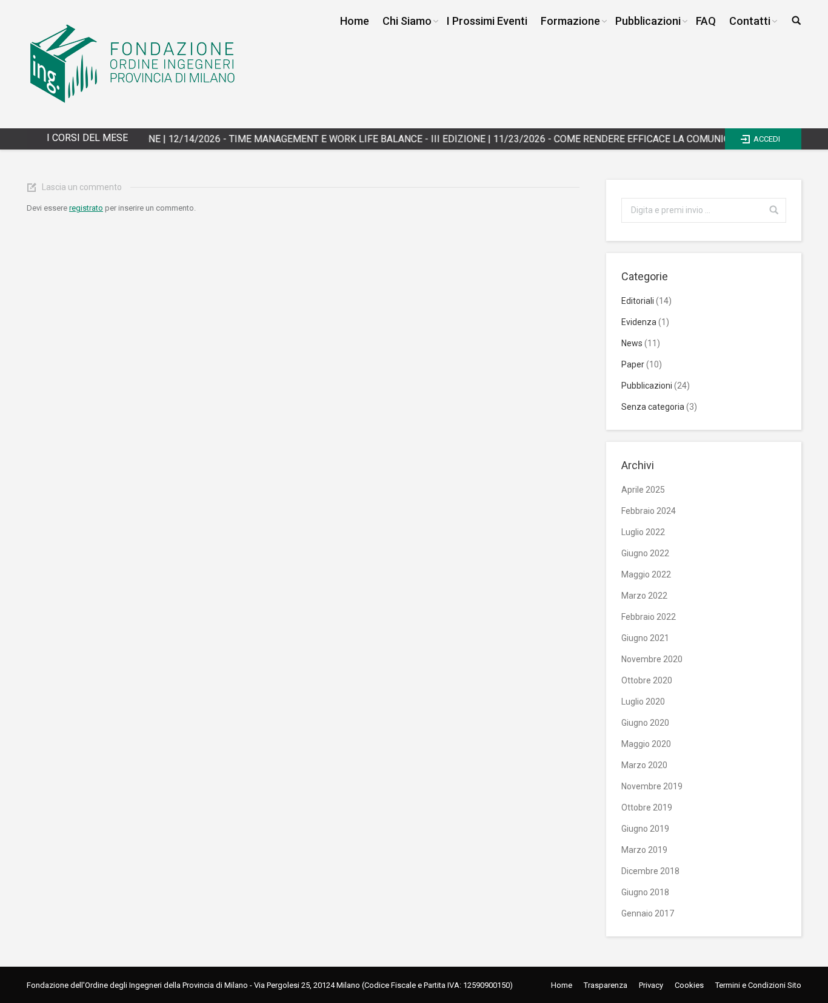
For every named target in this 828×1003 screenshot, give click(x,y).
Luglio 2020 (643, 701)
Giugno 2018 (645, 892)
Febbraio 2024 (648, 511)
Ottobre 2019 (646, 807)
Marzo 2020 (644, 765)
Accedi (766, 138)
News (632, 343)
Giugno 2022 (645, 553)
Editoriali (637, 301)
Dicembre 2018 (650, 871)
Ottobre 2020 (646, 680)
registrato (86, 207)
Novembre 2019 (652, 786)
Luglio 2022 (643, 532)
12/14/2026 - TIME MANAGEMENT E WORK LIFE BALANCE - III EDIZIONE (305, 139)
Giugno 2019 (645, 829)
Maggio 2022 (646, 574)
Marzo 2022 (644, 595)
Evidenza (638, 322)
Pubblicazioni (646, 385)
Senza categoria (652, 407)
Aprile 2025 (643, 490)
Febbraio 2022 (648, 617)
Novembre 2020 (652, 659)
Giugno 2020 (645, 723)
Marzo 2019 (644, 850)
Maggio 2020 (646, 744)
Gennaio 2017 (647, 913)
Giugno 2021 (645, 638)
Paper (632, 364)
